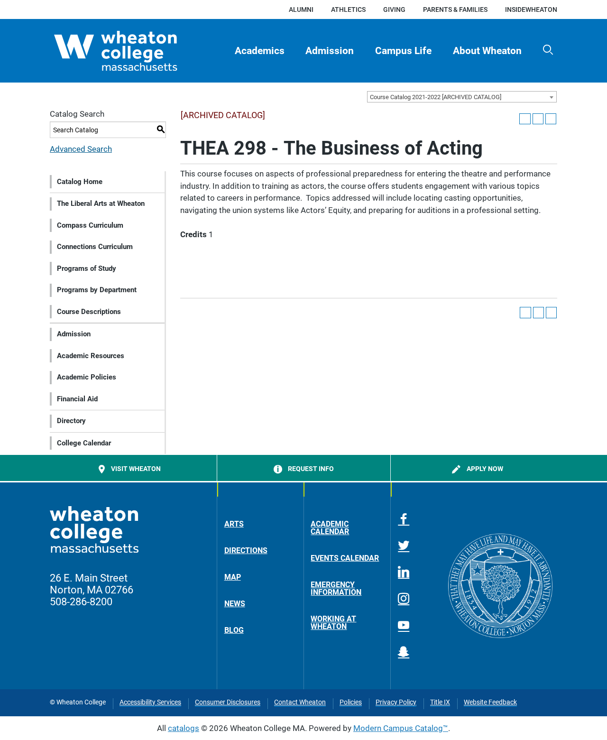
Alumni (301, 9)
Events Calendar (345, 558)
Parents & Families (455, 9)
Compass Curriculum (90, 225)
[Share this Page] (524, 118)
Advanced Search (81, 149)
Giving (394, 9)
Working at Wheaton (333, 622)
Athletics (348, 9)
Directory (71, 420)
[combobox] (462, 96)
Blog (234, 630)
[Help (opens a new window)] (550, 118)
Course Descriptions (89, 311)
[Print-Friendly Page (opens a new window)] (538, 118)
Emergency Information (336, 588)
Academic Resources (90, 356)
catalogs (183, 728)
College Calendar (84, 443)
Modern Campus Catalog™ (400, 728)
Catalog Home (79, 181)
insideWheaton (531, 9)
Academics (260, 50)
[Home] (132, 51)
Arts (234, 523)
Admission (329, 50)
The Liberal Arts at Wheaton (101, 203)
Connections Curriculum (95, 246)
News (234, 603)
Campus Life (403, 50)
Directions (245, 550)
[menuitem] (259, 51)
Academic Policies (86, 377)
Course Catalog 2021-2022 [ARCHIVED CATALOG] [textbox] (435, 97)
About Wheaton (487, 50)
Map (232, 577)
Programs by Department (97, 290)
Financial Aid (77, 399)
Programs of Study (86, 268)
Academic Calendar (330, 527)
